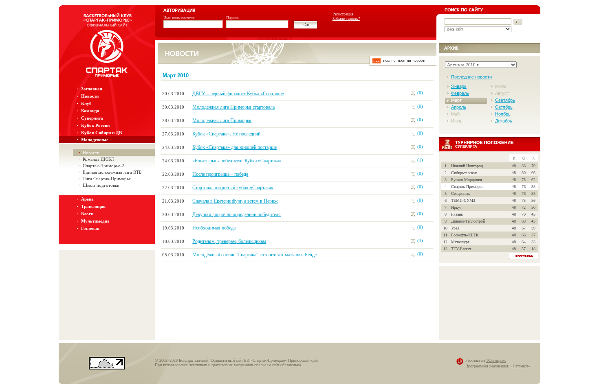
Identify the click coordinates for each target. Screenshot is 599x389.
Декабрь (503, 120)
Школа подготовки (101, 185)
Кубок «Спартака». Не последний (226, 134)
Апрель (458, 107)
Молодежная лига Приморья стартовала (233, 107)
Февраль (460, 93)
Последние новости (471, 76)
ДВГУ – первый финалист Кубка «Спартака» (238, 93)
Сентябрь (505, 100)
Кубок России (95, 125)
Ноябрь (503, 113)
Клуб (86, 103)
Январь (459, 86)
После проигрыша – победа (220, 174)
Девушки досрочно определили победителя (236, 214)
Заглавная (91, 88)
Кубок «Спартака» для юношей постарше (234, 147)
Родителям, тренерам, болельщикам (229, 241)
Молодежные (94, 139)
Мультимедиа (95, 221)
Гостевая (90, 228)
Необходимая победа (214, 228)
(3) (420, 240)
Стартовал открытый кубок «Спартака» (232, 187)
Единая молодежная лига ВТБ (112, 172)
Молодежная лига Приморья (221, 120)
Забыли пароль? (346, 18)
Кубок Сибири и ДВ (101, 132)
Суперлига (92, 118)
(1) (420, 159)
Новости (90, 96)
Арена (87, 199)
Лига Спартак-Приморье (107, 178)
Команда (90, 110)
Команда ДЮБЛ (98, 159)
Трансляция (93, 206)
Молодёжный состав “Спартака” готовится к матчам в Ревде (254, 255)
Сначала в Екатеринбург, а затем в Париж (234, 201)
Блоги (87, 213)
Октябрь (504, 107)
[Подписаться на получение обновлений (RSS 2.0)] (403, 63)
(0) (420, 92)
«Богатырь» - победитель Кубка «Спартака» (237, 161)
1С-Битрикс (496, 360)
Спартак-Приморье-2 (103, 165)
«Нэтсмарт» (520, 366)
